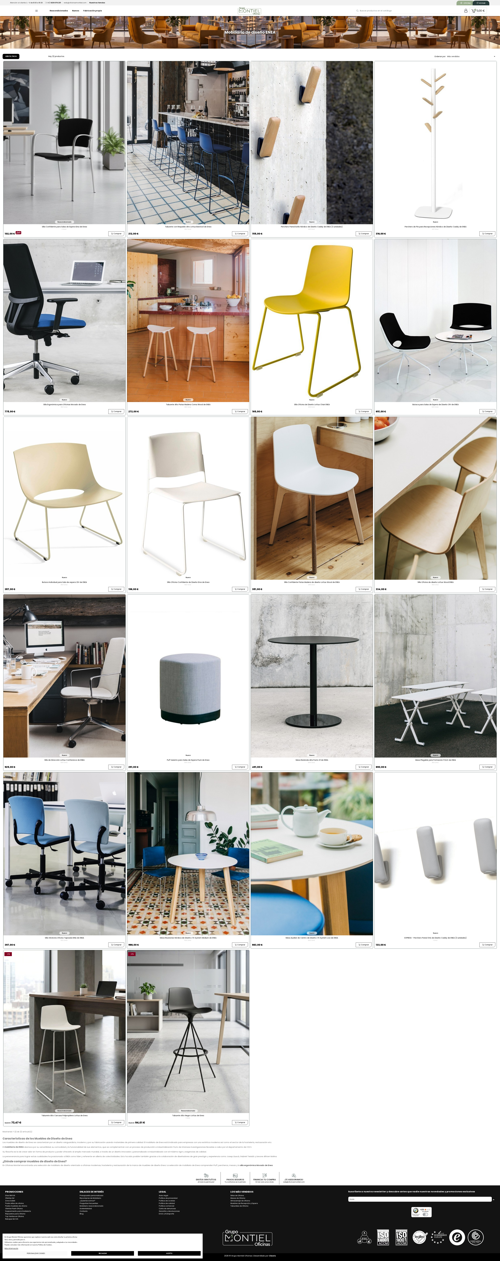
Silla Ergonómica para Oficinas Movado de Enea (64, 404)
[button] (478, 11)
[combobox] (408, 10)
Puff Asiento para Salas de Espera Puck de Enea (188, 760)
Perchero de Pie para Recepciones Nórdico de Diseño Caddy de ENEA (435, 227)
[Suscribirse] (493, 1199)
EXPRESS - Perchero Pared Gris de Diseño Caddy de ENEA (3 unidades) (435, 938)
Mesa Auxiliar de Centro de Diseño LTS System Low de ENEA (312, 938)
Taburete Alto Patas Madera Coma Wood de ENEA (188, 404)
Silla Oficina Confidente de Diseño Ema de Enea (188, 582)
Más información (11, 1248)
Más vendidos (471, 56)
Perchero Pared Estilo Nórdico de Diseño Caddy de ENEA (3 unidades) (312, 227)
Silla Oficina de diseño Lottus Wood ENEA (436, 582)
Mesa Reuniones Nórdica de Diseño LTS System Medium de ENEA (188, 938)
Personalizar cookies (36, 1253)
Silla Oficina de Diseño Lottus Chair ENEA (312, 404)
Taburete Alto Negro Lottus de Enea (188, 1115)
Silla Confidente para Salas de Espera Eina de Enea (64, 227)
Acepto (169, 1253)
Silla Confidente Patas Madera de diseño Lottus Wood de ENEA (312, 582)
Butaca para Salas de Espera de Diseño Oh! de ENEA (436, 404)
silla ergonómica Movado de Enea (256, 1165)
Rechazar (103, 1253)
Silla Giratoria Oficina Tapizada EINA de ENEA (64, 938)
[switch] (425, 1214)
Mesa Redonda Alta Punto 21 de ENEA (312, 760)
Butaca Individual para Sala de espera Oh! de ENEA (64, 582)
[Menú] (430, 1208)
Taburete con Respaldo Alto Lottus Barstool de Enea (188, 227)
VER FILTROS (11, 56)
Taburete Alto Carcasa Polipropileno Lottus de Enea (65, 1115)
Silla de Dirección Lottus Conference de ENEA (64, 760)
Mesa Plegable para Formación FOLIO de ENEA (435, 760)
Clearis (272, 1255)
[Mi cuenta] (466, 11)
